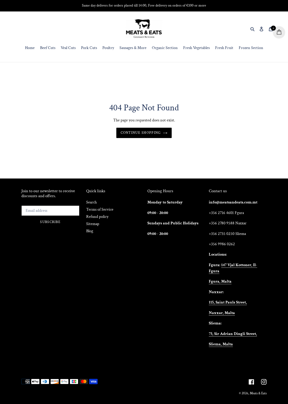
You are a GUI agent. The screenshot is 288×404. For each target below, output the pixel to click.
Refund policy (97, 216)
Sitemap (92, 223)
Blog (89, 231)
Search (91, 202)
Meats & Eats (258, 393)
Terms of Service (99, 209)
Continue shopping (141, 132)
